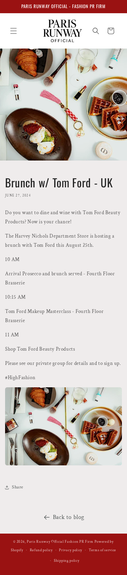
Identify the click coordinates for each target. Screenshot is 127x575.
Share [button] (17, 487)
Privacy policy (70, 550)
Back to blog (68, 517)
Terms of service (102, 550)
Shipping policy (67, 560)
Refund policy (41, 550)
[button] (13, 30)
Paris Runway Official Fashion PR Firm (60, 541)
